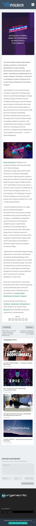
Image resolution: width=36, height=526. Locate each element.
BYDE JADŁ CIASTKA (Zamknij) (18, 523)
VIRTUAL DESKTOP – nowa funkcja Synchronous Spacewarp (18, 440)
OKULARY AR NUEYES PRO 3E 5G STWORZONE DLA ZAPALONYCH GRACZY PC (17, 414)
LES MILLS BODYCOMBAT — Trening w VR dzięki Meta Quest (18, 363)
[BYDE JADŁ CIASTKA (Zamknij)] (34, 522)
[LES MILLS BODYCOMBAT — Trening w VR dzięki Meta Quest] (18, 352)
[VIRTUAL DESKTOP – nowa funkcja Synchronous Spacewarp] (18, 428)
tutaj (30, 520)
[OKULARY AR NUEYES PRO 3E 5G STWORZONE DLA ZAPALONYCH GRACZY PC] (18, 402)
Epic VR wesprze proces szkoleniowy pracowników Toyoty (15, 389)
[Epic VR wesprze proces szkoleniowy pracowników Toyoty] (18, 377)
